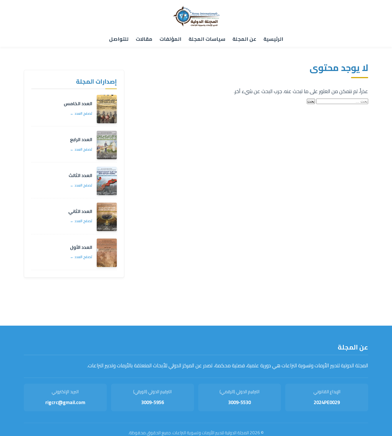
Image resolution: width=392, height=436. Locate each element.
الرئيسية (273, 39)
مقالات (144, 39)
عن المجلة (244, 39)
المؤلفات (170, 39)
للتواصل (119, 39)
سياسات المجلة (207, 39)
